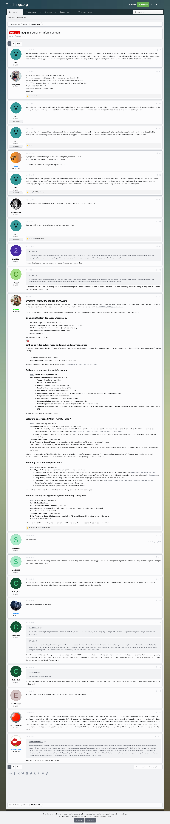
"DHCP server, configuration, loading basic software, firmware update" (98, 431)
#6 (160, 175)
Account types (86, 12)
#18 (160, 691)
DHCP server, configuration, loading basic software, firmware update (128, 480)
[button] (156, 4)
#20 (159, 736)
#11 (160, 296)
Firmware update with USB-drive (143, 472)
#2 (160, 72)
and (36, 238)
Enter (32, 375)
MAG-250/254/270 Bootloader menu (109, 307)
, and (36, 192)
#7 (160, 200)
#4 (160, 128)
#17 (160, 667)
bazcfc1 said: (33, 672)
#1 (160, 50)
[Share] (157, 50)
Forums (14, 12)
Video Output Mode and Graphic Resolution (81, 364)
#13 (159, 557)
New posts (11, 17)
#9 (160, 246)
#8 (160, 221)
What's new (32, 12)
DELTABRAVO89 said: (36, 742)
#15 (160, 601)
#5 (160, 153)
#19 (160, 713)
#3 (160, 103)
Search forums (21, 17)
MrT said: (32, 251)
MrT (12, 36)
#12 (160, 535)
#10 (159, 270)
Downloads (66, 12)
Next (18, 43)
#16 (160, 622)
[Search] (161, 4)
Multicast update (152, 475)
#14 (159, 579)
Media (49, 12)
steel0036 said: (34, 628)
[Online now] (16, 746)
